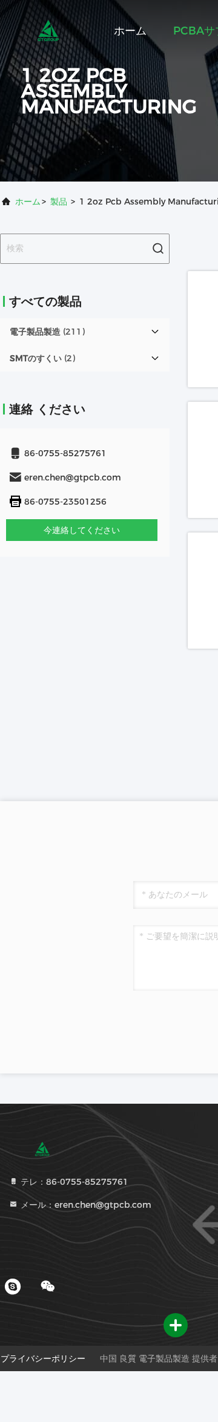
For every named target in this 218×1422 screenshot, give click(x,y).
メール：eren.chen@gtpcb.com (84, 1204)
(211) (47, 331)
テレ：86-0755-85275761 (73, 1181)
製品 (58, 201)
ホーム (130, 31)
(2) (42, 358)
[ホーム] (48, 30)
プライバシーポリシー (43, 1358)
